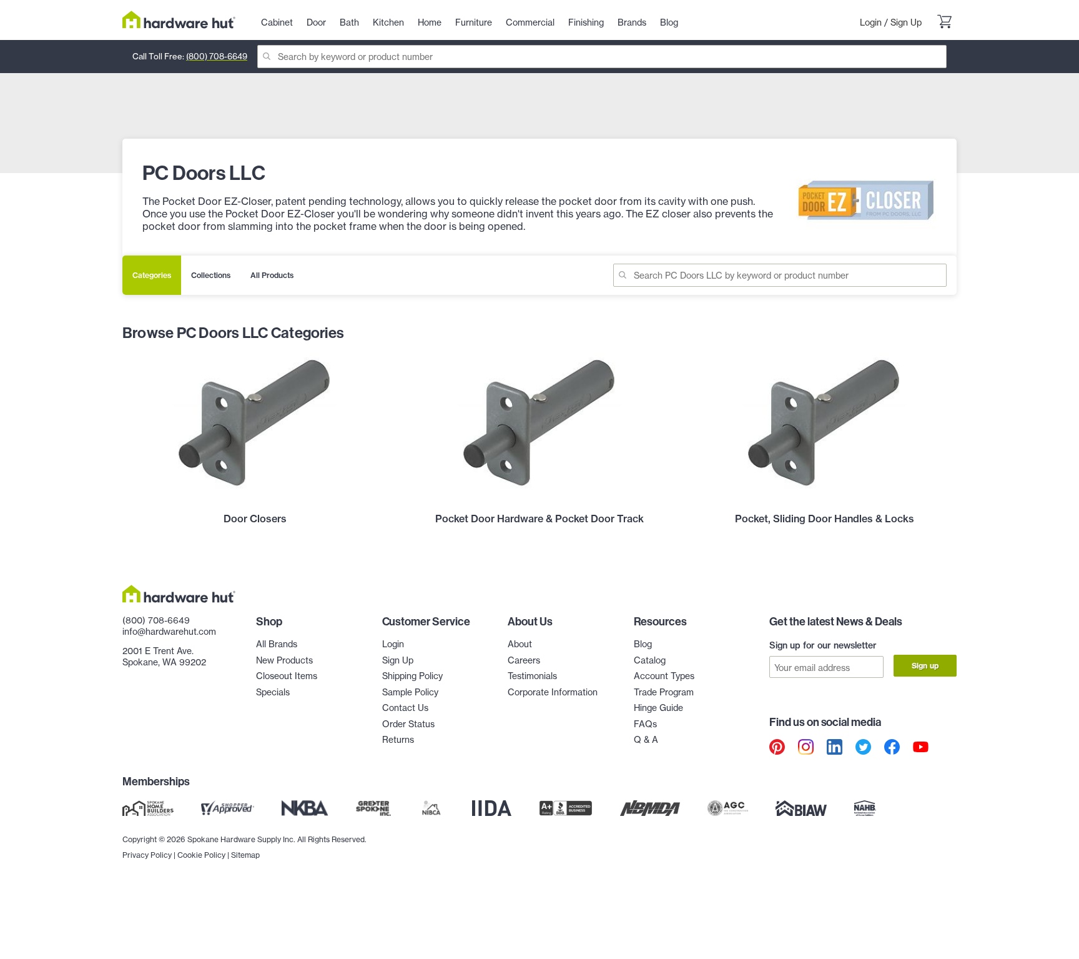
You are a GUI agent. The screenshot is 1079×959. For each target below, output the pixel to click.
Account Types (664, 675)
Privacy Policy (147, 855)
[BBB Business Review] (566, 807)
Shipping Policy (412, 675)
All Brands (276, 644)
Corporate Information (553, 692)
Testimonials (532, 675)
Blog (643, 644)
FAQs (645, 723)
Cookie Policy (201, 855)
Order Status (408, 723)
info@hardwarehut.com (169, 631)
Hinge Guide (658, 707)
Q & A (646, 739)
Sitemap (245, 855)
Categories (151, 275)
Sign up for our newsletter (823, 645)
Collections (210, 275)
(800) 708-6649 (216, 56)
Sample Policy (410, 692)
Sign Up (906, 22)
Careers (524, 660)
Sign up (925, 665)
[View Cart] (944, 22)
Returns (398, 739)
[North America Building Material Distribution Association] (650, 807)
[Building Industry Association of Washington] (801, 807)
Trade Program (664, 692)
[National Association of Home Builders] (865, 807)
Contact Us (405, 707)
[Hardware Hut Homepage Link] (178, 20)
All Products (271, 275)
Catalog (650, 660)
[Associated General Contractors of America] (728, 807)
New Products (284, 660)
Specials (273, 692)
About (520, 644)
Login (871, 22)
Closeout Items (286, 675)
